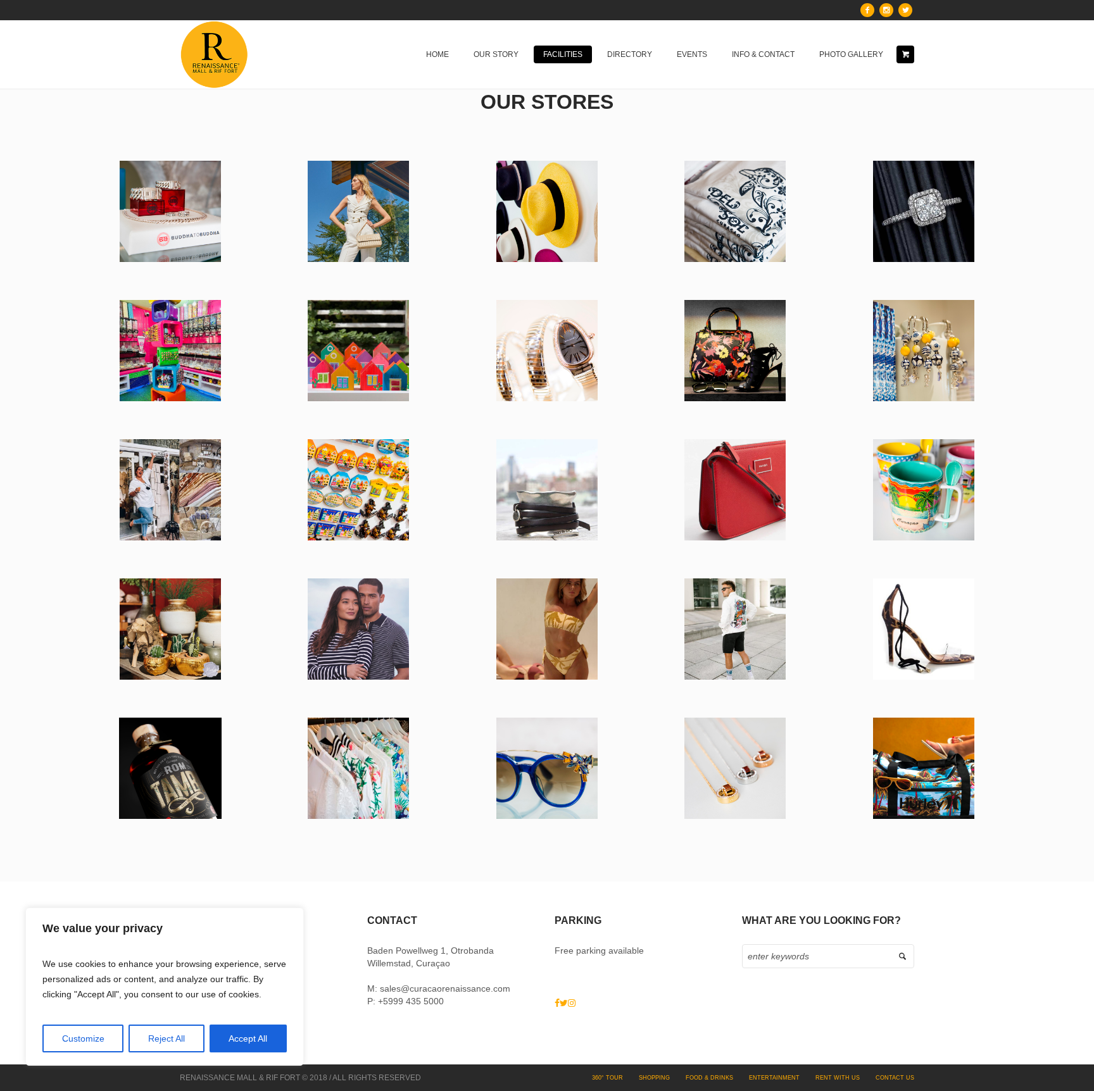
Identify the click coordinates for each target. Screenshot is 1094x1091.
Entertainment (774, 1078)
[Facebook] (867, 10)
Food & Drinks (709, 1078)
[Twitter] (905, 10)
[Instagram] (886, 10)
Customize (83, 1038)
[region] (164, 986)
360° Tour (607, 1078)
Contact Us (895, 1078)
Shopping (654, 1078)
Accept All (248, 1038)
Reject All (166, 1038)
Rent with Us (837, 1078)
